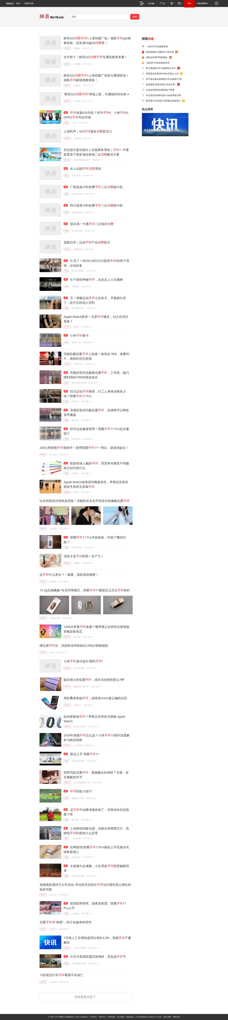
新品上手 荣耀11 (84, 754)
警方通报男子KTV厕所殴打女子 (161, 68)
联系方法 (102, 1017)
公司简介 (93, 1017)
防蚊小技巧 (81, 791)
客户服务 (121, 1017)
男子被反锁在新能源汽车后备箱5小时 (164, 78)
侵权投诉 (176, 1017)
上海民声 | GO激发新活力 (88, 131)
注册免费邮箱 (202, 3)
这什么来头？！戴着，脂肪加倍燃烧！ (69, 574)
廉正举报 (167, 1017)
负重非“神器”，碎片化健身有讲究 (65, 922)
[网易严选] (162, 3)
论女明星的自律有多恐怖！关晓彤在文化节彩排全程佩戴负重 (85, 501)
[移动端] (142, 3)
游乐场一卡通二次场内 (91, 224)
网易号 (67, 48)
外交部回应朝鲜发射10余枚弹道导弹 (163, 95)
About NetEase (81, 1017)
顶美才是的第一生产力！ (84, 556)
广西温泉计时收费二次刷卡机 (96, 187)
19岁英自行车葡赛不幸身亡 (61, 975)
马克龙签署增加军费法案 (157, 130)
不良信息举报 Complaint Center (148, 1017)
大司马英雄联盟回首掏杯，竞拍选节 (97, 956)
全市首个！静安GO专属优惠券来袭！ (95, 57)
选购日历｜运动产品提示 (87, 242)
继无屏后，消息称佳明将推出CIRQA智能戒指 (74, 645)
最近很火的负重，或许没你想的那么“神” (94, 680)
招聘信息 (111, 1017)
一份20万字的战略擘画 (157, 46)
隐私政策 (130, 1017)
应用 (18, 3)
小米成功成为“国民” (83, 661)
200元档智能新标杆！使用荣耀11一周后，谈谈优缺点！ (84, 448)
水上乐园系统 (85, 168)
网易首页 (10, 3)
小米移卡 (79, 335)
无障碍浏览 (29, 3)
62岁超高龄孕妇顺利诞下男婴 (160, 89)
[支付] (172, 3)
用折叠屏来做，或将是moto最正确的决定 (95, 698)
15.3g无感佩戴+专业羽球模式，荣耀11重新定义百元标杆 (85, 590)
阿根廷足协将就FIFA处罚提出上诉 (162, 73)
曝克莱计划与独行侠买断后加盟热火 (163, 100)
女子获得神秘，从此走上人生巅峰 (96, 279)
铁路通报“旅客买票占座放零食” (161, 84)
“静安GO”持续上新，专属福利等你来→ (96, 94)
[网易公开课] (151, 3)
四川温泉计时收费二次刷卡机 (96, 205)
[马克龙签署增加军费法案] (165, 124)
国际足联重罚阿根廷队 (157, 57)
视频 (66, 122)
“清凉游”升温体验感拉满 (157, 62)
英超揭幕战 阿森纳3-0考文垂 (160, 51)
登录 (189, 3)
